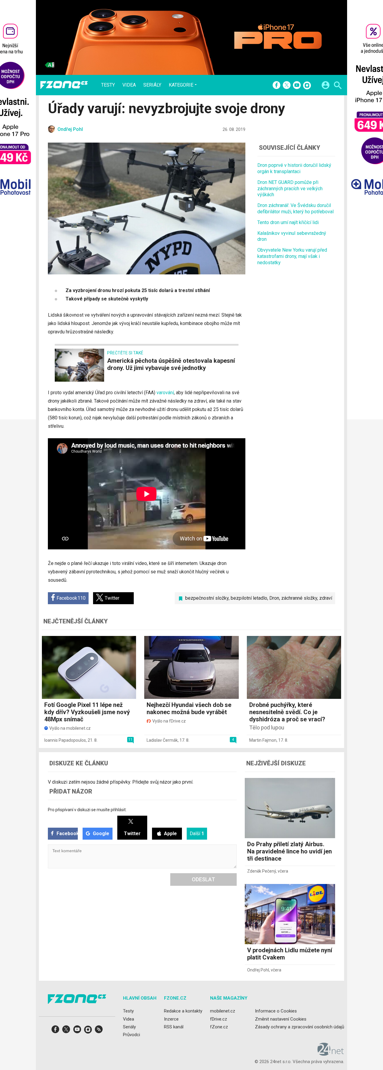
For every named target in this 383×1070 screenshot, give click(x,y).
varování (165, 392)
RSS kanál (173, 1027)
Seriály (152, 85)
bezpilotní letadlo (249, 598)
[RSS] (99, 1031)
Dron (274, 598)
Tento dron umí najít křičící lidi (288, 222)
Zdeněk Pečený (261, 871)
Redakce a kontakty (183, 1011)
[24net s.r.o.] (330, 1054)
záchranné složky (299, 598)
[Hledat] (337, 86)
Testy (108, 85)
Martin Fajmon (262, 740)
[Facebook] (276, 85)
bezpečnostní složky (207, 598)
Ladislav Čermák (162, 740)
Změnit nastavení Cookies (280, 1019)
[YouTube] (297, 85)
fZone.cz (219, 1027)
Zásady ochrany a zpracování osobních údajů (299, 1027)
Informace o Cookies (276, 1011)
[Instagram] (307, 85)
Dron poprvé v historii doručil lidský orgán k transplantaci (294, 168)
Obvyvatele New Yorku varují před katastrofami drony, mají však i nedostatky (292, 256)
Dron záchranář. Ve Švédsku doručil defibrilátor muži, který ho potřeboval (295, 208)
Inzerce (171, 1019)
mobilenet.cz (222, 1011)
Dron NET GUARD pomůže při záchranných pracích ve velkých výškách (290, 188)
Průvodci (131, 1034)
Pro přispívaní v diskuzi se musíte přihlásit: (87, 809)
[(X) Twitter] (286, 85)
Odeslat (203, 879)
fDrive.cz (218, 1019)
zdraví (325, 598)
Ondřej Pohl (258, 970)
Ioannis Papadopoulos (65, 740)
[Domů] (64, 85)
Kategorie (181, 84)
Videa (129, 85)
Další (197, 833)
